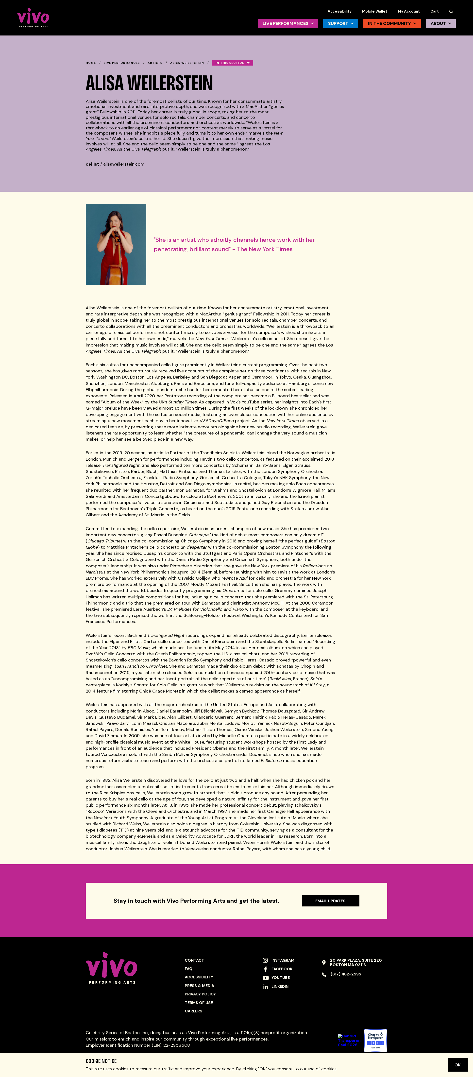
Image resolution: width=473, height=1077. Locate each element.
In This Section (230, 63)
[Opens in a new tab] (375, 1040)
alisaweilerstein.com (123, 164)
